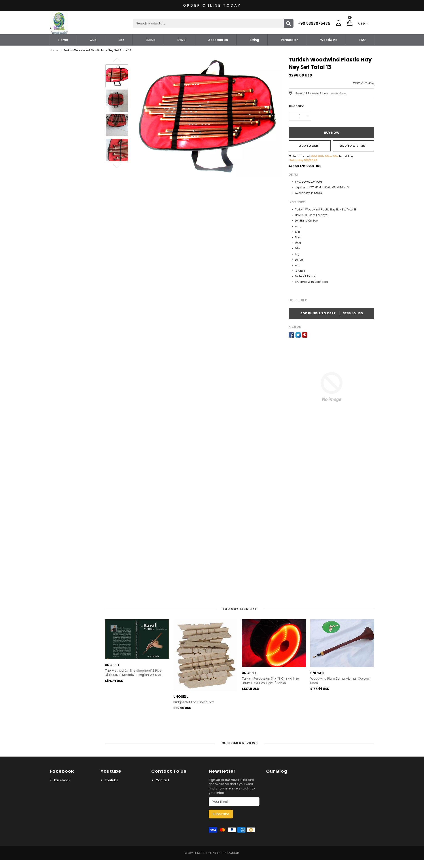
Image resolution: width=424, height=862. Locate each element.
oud (93, 40)
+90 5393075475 (314, 23)
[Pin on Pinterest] (304, 335)
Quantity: (296, 106)
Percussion (289, 40)
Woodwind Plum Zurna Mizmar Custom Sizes (272, 681)
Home (63, 40)
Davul (181, 40)
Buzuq (150, 40)
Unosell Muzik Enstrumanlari (217, 853)
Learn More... (339, 93)
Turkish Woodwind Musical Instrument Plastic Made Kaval (339, 718)
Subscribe (220, 814)
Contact (162, 780)
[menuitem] (63, 39)
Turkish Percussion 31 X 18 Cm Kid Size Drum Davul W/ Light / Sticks (202, 681)
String (254, 40)
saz (121, 40)
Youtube (111, 780)
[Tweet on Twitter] (298, 335)
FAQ (362, 40)
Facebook (62, 780)
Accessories (218, 40)
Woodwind (328, 40)
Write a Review (363, 83)
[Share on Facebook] (291, 335)
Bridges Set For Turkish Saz (125, 702)
